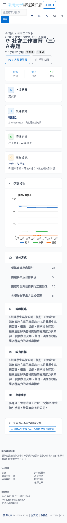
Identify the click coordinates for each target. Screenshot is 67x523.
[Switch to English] (47, 16)
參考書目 (21, 395)
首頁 (11, 33)
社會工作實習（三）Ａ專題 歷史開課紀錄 (34, 428)
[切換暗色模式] (62, 16)
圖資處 (34, 515)
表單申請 (38, 476)
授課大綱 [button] (43, 59)
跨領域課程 (39, 472)
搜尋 (5, 19)
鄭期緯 (12, 117)
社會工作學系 (25, 33)
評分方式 (21, 257)
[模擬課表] (32, 16)
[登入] (39, 16)
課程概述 (21, 309)
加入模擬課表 (19, 59)
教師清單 (38, 482)
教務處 (44, 515)
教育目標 (21, 352)
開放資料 (38, 479)
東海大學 (7, 515)
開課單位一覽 (8, 476)
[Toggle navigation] (4, 5)
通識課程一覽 (8, 479)
